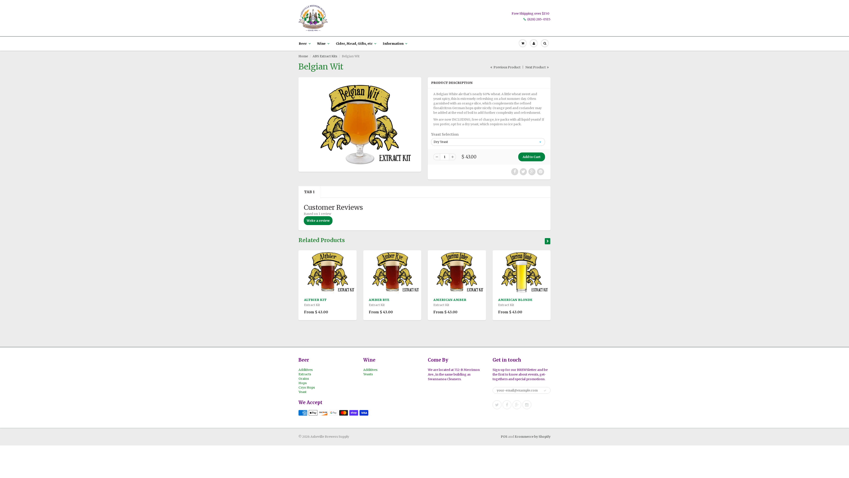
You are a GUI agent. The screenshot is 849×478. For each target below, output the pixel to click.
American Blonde (515, 300)
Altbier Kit (315, 300)
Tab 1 (309, 192)
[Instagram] (526, 404)
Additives (305, 370)
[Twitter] (497, 404)
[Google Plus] (516, 404)
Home (303, 56)
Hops (302, 383)
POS (504, 437)
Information (393, 44)
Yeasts (368, 374)
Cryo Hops (306, 387)
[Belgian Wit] (360, 124)
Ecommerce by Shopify (533, 437)
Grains (303, 379)
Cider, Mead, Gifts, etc (354, 44)
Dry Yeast (441, 142)
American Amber (449, 300)
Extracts (304, 374)
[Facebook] (507, 404)
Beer (303, 44)
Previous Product (506, 67)
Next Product (535, 67)
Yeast (302, 392)
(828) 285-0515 (539, 19)
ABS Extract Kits (325, 56)
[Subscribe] (545, 390)
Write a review (318, 221)
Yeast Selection (445, 134)
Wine (321, 44)
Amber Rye (379, 300)
